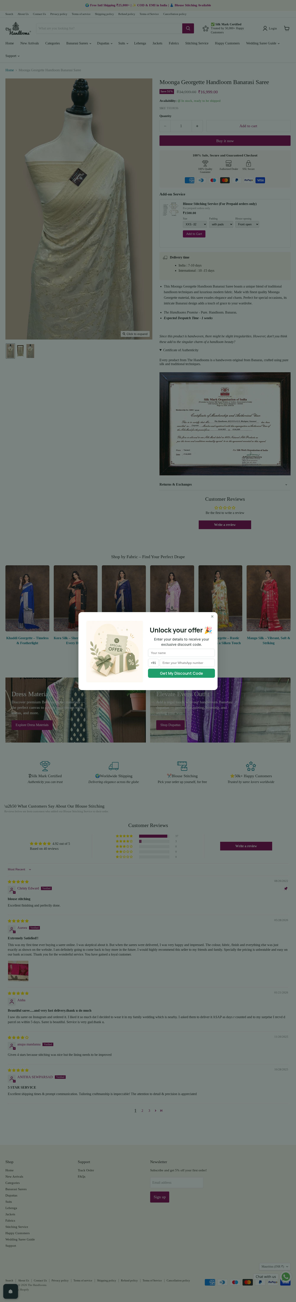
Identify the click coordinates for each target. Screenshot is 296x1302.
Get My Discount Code (181, 673)
